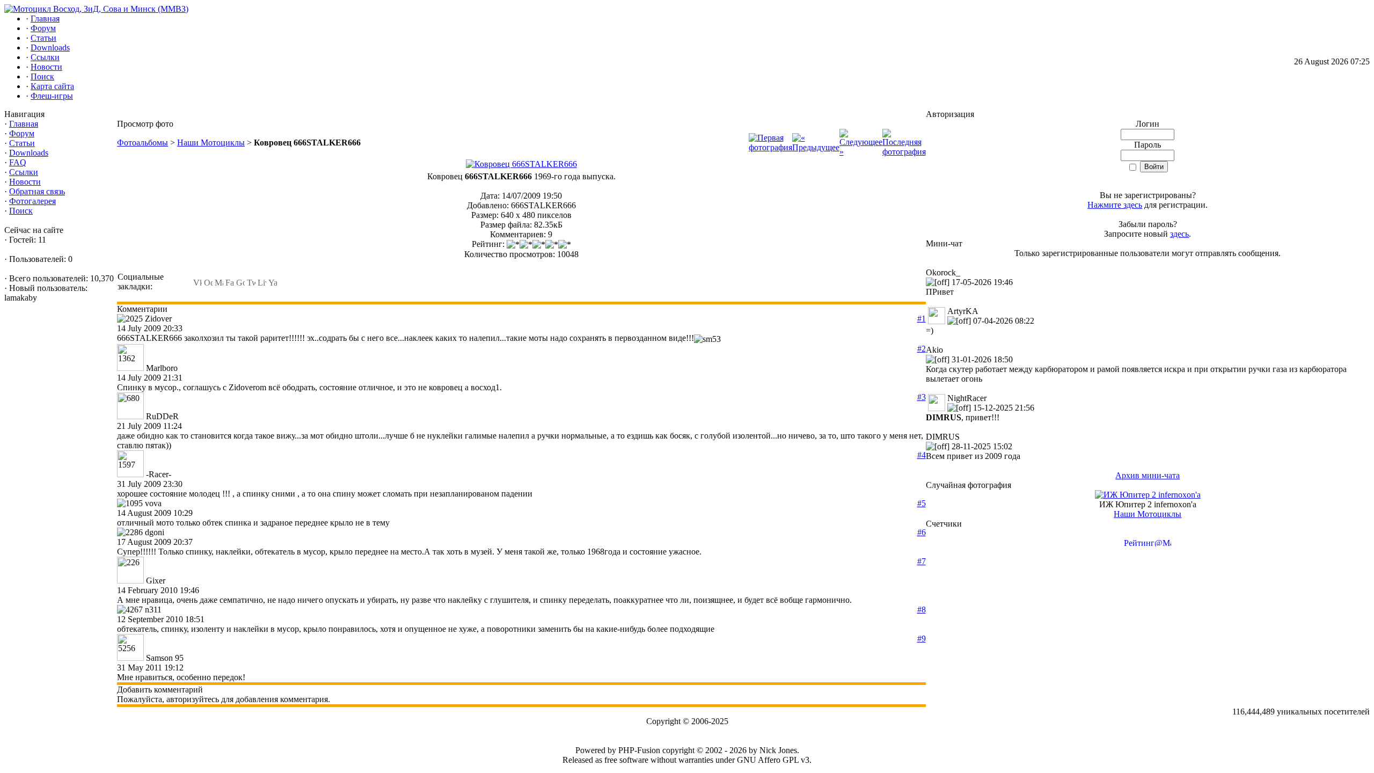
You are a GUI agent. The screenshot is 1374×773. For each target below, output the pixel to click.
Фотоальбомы (142, 142)
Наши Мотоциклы (211, 142)
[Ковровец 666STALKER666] (521, 164)
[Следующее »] (860, 151)
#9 (921, 638)
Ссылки (23, 172)
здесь (1179, 233)
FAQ (17, 162)
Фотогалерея (32, 201)
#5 (921, 503)
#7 (921, 561)
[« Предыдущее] (815, 147)
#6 (921, 532)
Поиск (21, 210)
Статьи (22, 143)
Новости (25, 181)
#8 (921, 609)
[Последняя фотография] (904, 151)
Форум (21, 133)
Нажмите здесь (1114, 204)
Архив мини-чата (1147, 475)
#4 (921, 455)
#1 (921, 318)
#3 (921, 397)
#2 (921, 348)
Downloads (28, 152)
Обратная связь (37, 191)
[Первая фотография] (770, 147)
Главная (23, 123)
